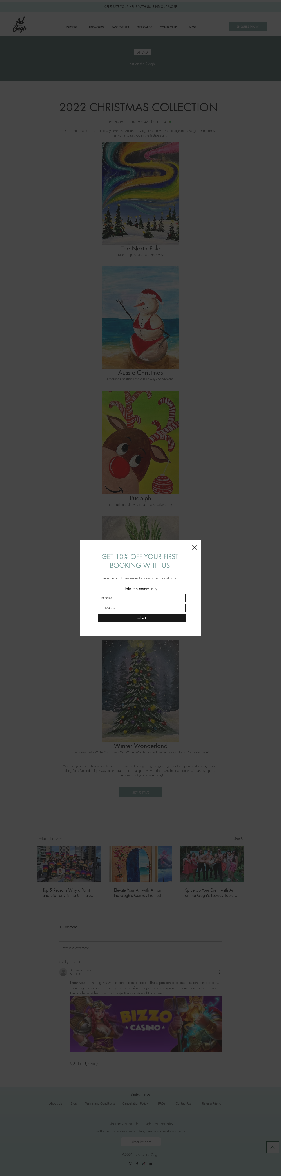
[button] (194, 548)
